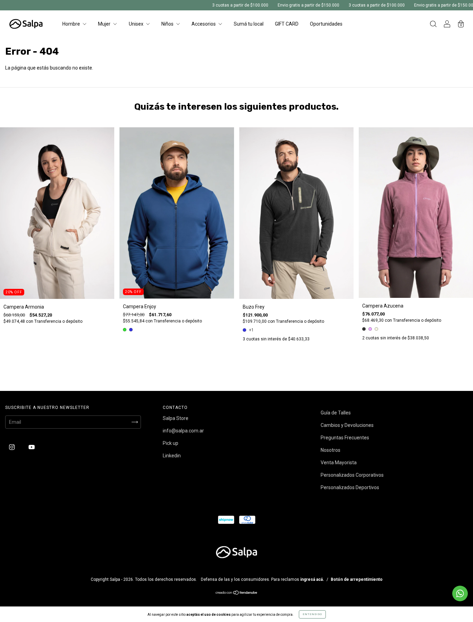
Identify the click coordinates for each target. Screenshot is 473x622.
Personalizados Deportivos (350, 487)
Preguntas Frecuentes (345, 437)
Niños (168, 24)
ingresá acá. (312, 579)
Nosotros (330, 450)
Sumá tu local (249, 24)
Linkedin (172, 455)
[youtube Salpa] (31, 447)
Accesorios (204, 24)
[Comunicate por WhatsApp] (460, 593)
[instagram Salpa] (12, 447)
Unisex (136, 24)
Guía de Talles (336, 412)
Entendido (312, 614)
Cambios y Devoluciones (347, 425)
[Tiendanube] (236, 593)
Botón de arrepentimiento (357, 579)
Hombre (71, 24)
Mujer (104, 24)
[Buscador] (433, 24)
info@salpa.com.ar (183, 430)
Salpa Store (175, 418)
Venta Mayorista (339, 462)
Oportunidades (326, 24)
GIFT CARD (286, 24)
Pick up (170, 443)
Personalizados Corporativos (352, 475)
